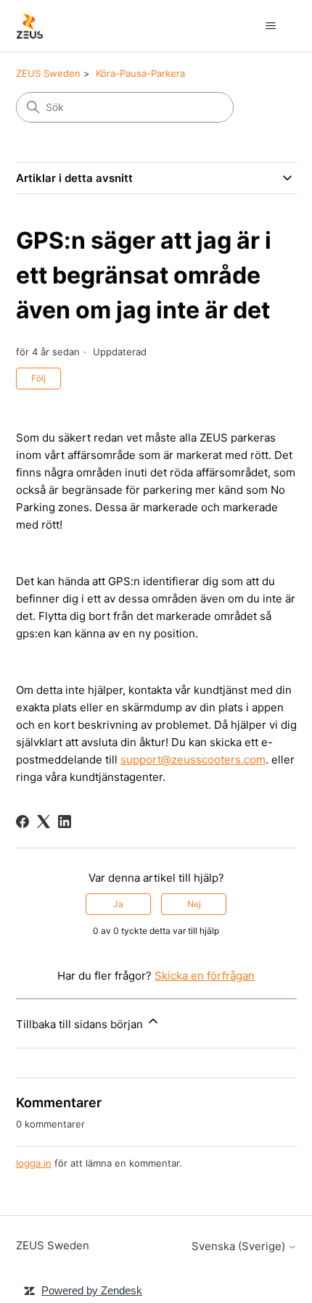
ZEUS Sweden (48, 73)
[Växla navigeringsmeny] (271, 26)
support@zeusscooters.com (193, 759)
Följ (38, 378)
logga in (34, 1163)
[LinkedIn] (64, 821)
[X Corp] (43, 821)
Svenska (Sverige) (240, 1246)
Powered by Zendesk (91, 1290)
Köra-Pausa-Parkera (140, 73)
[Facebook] (22, 821)
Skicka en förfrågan (205, 976)
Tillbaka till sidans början (81, 1024)
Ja (118, 903)
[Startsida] (30, 25)
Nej (194, 903)
